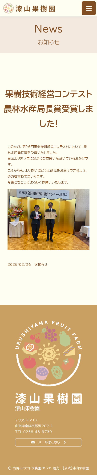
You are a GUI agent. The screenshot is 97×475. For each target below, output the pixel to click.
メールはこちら (49, 442)
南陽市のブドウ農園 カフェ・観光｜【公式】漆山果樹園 (29, 8)
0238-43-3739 (37, 432)
